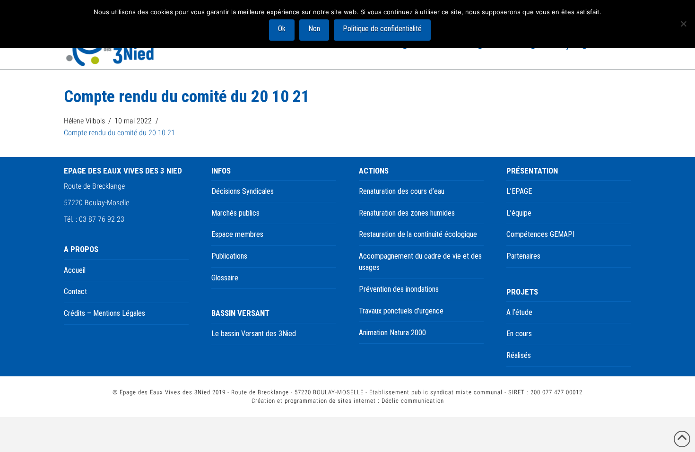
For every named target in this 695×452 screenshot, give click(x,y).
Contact (75, 291)
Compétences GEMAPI (540, 234)
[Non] (683, 23)
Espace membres (237, 234)
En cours (519, 333)
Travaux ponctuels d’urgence (401, 310)
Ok (282, 28)
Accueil (75, 270)
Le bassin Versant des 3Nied (253, 333)
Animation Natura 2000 (392, 332)
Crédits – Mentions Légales (104, 313)
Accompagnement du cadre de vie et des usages (420, 262)
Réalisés (518, 355)
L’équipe (518, 213)
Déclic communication (413, 400)
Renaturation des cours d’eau (401, 191)
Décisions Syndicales (242, 191)
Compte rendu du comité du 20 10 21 (119, 132)
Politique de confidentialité (382, 28)
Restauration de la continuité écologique (418, 234)
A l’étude (519, 312)
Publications (229, 256)
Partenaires (523, 256)
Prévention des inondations (399, 289)
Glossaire (224, 277)
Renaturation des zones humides (407, 213)
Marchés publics (235, 213)
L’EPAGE (519, 191)
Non (314, 28)
